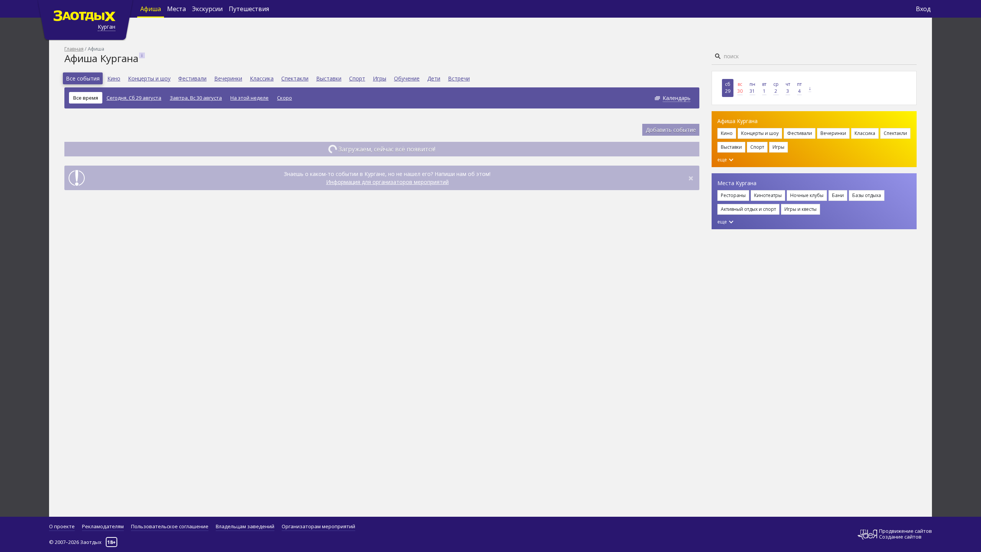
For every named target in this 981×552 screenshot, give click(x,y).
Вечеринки (228, 78)
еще (722, 159)
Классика (262, 78)
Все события (83, 78)
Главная (74, 48)
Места (176, 9)
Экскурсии (207, 9)
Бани (838, 195)
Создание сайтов (900, 536)
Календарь (677, 98)
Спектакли (294, 78)
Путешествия (249, 9)
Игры (379, 78)
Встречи (459, 78)
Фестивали (192, 78)
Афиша (150, 9)
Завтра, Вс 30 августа (196, 97)
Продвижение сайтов (905, 531)
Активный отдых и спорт (748, 209)
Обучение (407, 78)
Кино (113, 78)
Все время (85, 97)
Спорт (357, 78)
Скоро (284, 97)
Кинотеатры (768, 195)
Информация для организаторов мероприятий (387, 182)
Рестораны (733, 195)
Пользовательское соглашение (169, 526)
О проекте (62, 526)
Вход (923, 9)
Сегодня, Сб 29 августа (134, 97)
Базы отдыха (866, 195)
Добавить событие (671, 129)
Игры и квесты (800, 209)
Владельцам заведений (245, 526)
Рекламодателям (103, 526)
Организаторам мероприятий (318, 526)
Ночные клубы (807, 195)
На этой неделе (249, 97)
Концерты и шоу (149, 78)
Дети (433, 78)
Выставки (328, 78)
